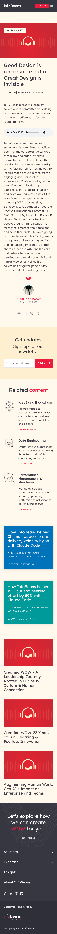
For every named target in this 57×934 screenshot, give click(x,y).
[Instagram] (16, 894)
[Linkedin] (22, 894)
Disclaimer (9, 906)
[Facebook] (6, 894)
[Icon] (51, 5)
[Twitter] (11, 894)
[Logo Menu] (12, 7)
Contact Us (42, 6)
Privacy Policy (24, 906)
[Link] (28, 665)
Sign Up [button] (44, 363)
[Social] (25, 314)
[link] (51, 6)
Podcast (17, 30)
